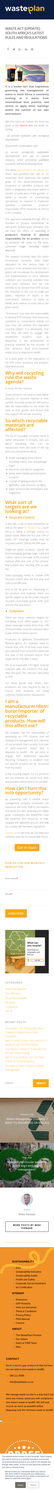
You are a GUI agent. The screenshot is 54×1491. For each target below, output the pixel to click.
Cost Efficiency (13, 993)
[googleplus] (20, 49)
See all (8, 1010)
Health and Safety (25, 1279)
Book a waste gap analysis (21, 1365)
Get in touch (27, 847)
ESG (18, 1268)
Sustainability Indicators (28, 1271)
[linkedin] (26, 49)
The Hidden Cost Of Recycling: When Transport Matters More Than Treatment (24, 1032)
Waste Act (26, 125)
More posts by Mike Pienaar (27, 1226)
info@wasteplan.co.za (21, 1382)
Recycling (10, 1002)
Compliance (11, 1007)
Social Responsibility (16, 998)
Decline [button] (33, 1485)
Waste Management (16, 989)
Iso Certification (24, 1287)
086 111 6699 (17, 1375)
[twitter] (14, 49)
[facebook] (8, 49)
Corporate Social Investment (31, 1283)
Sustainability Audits (26, 1275)
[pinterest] (32, 49)
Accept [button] (20, 1485)
